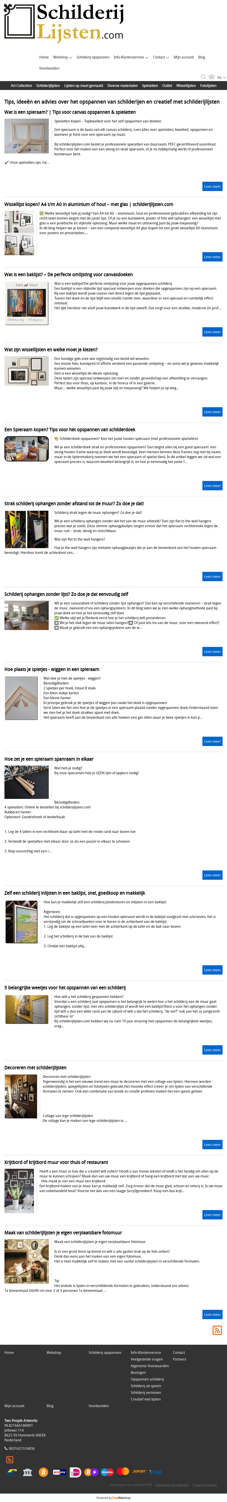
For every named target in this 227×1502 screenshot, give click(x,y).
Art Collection (21, 85)
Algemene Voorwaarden (150, 1365)
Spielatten (150, 85)
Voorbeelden (49, 68)
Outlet (167, 85)
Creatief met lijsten (146, 1399)
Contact (159, 57)
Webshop (60, 57)
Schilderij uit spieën (146, 1385)
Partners (179, 1359)
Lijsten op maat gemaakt (83, 85)
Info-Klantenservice (129, 57)
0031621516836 (22, 1448)
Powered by (113, 1498)
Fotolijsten (208, 85)
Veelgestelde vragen (147, 1359)
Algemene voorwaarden (172, 1485)
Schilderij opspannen (93, 57)
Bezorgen (138, 1372)
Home (44, 57)
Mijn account (184, 57)
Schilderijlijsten (48, 85)
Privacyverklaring (205, 1485)
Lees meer (212, 186)
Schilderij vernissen (146, 1392)
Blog (201, 57)
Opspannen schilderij (147, 1379)
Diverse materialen (123, 85)
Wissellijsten (186, 85)
